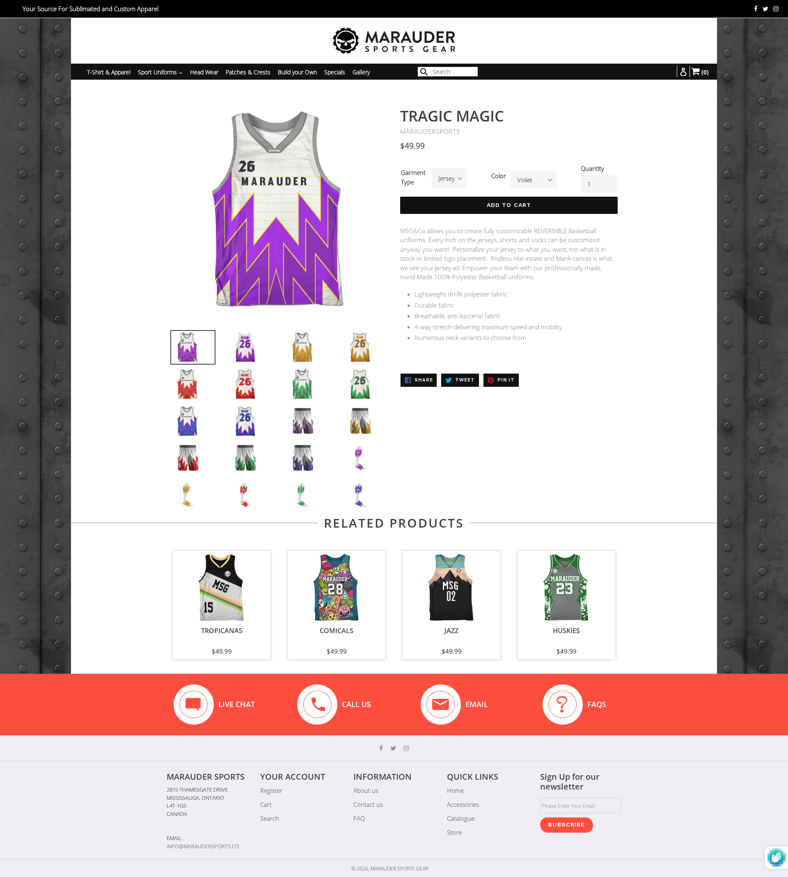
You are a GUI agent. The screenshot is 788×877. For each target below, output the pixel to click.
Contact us (368, 804)
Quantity (592, 168)
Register (271, 790)
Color (498, 176)
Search (269, 818)
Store (454, 832)
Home (455, 790)
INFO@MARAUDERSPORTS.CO (203, 846)
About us (365, 790)
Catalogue (460, 818)
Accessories (463, 804)
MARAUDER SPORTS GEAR (399, 868)
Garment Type (413, 177)
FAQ (359, 818)
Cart (266, 804)
